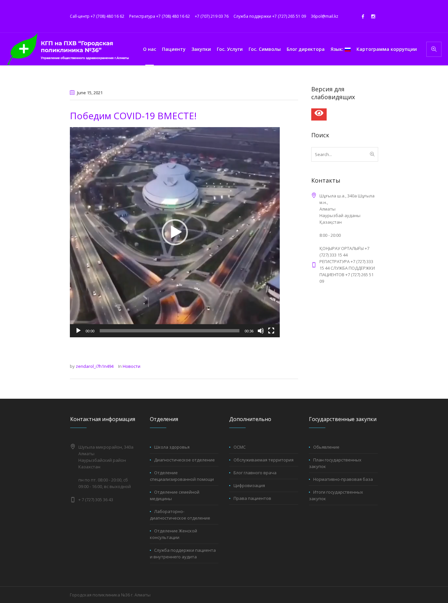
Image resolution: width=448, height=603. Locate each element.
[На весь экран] (271, 330)
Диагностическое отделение (184, 460)
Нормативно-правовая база (343, 479)
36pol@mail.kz (324, 16)
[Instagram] (373, 16)
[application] (175, 232)
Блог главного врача (255, 473)
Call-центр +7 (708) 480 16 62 (97, 16)
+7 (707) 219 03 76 (212, 16)
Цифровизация (249, 485)
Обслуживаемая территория (264, 460)
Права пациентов (252, 498)
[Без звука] (260, 330)
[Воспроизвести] (78, 330)
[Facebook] (363, 16)
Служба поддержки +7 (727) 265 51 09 (270, 16)
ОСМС (240, 447)
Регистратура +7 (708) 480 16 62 (159, 16)
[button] (175, 232)
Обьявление (326, 447)
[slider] (169, 330)
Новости (131, 366)
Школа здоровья (172, 447)
